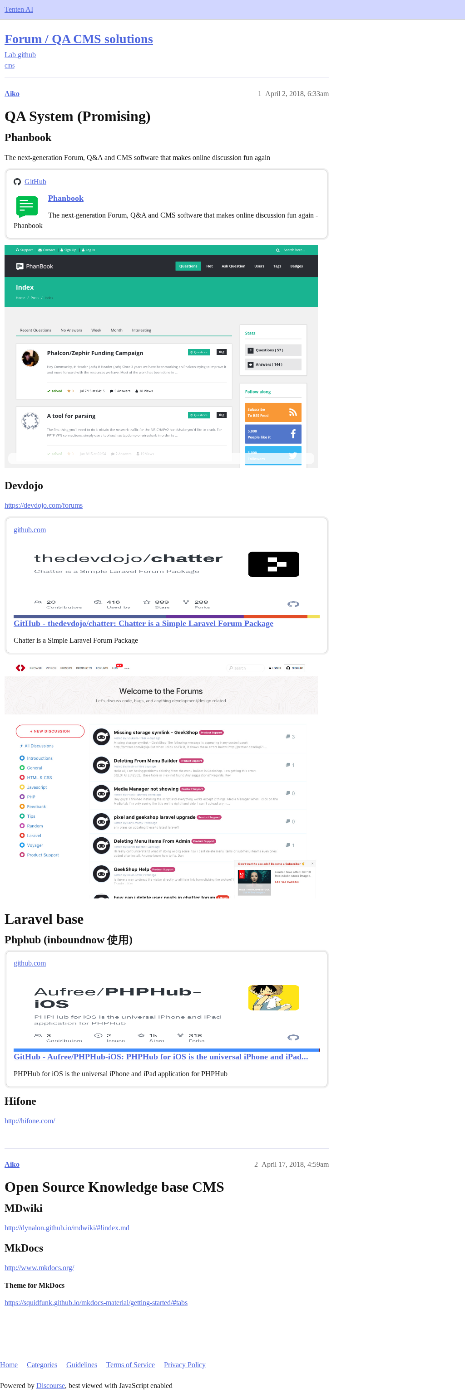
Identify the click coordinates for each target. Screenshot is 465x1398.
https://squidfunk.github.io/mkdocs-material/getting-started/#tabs (96, 1302)
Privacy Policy (185, 1365)
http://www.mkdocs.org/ (39, 1268)
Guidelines (81, 1365)
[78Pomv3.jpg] (161, 779)
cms (10, 65)
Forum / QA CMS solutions (79, 39)
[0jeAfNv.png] (161, 356)
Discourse (50, 1385)
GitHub (35, 181)
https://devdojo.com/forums (44, 505)
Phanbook (66, 198)
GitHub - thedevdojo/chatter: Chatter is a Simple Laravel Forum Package (143, 623)
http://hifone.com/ (30, 1121)
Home (9, 1365)
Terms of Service (130, 1365)
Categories (42, 1365)
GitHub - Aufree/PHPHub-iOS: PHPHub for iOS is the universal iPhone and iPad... (161, 1056)
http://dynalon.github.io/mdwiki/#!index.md (67, 1228)
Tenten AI (19, 9)
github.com (30, 530)
